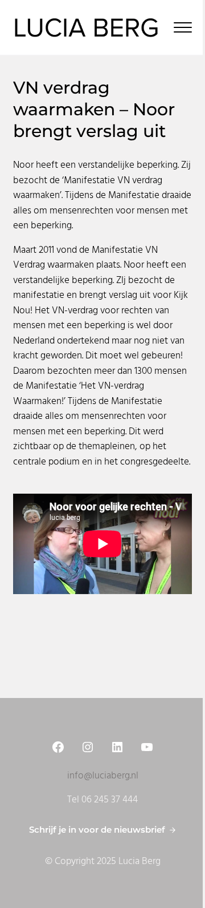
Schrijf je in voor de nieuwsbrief (97, 830)
